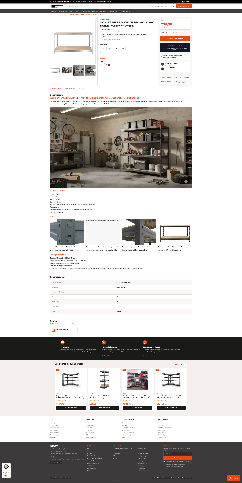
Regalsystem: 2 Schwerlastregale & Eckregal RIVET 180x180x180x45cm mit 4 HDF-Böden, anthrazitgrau (70, 397)
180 (116, 48)
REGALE (53, 11)
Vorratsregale (126, 437)
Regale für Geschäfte (128, 428)
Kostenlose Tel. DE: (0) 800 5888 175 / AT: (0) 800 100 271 (67, 459)
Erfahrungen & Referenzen (94, 458)
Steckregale (161, 430)
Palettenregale (54, 425)
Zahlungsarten (91, 466)
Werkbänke (60, 15)
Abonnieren (177, 458)
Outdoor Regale (162, 435)
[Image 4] (90, 70)
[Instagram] (54, 462)
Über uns (89, 451)
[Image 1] (55, 70)
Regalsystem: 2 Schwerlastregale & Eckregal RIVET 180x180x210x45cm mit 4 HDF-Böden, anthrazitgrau (170, 397)
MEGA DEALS (126, 11)
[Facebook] (51, 462)
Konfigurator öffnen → (67, 356)
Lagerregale (53, 423)
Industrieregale (54, 430)
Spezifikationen (70, 88)
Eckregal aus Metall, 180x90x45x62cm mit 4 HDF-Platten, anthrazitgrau (103, 397)
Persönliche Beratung (93, 456)
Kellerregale (89, 430)
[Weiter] (94, 70)
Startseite (52, 15)
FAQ (88, 471)
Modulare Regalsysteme (164, 428)
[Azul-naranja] (101, 64)
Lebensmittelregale (127, 435)
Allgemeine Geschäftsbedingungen (122, 448)
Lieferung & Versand (93, 463)
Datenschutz (116, 453)
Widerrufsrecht (117, 451)
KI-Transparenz (117, 456)
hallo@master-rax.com (56, 457)
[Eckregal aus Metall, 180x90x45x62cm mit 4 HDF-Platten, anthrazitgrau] (104, 380)
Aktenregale (125, 425)
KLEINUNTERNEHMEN (99, 11)
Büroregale (125, 423)
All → (176, 364)
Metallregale (161, 423)
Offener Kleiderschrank (128, 432)
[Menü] (9, 464)
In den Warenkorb (71, 408)
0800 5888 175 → (107, 356)
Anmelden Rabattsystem (94, 461)
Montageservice (91, 468)
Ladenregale (125, 430)
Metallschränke (90, 432)
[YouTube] (57, 462)
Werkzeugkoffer (90, 437)
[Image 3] (78, 70)
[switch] (6, 476)
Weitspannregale (54, 428)
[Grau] (108, 64)
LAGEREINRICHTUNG (65, 11)
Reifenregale (89, 425)
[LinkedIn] (60, 462)
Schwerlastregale (55, 435)
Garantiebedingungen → (150, 356)
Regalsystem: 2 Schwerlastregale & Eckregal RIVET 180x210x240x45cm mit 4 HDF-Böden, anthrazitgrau (137, 397)
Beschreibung (56, 88)
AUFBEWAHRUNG (114, 11)
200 (122, 48)
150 (109, 48)
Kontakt (89, 453)
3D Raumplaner (142, 448)
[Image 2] (67, 70)
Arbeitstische (89, 435)
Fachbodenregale (55, 432)
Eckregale (161, 425)
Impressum (116, 458)
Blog (88, 448)
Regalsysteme (162, 437)
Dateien (81, 88)
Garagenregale (90, 428)
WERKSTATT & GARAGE (82, 11)
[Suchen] (152, 6)
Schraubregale (162, 432)
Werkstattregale (90, 423)
